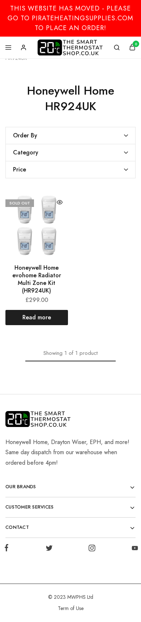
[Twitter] (49, 549)
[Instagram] (92, 549)
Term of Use (71, 608)
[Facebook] (8, 549)
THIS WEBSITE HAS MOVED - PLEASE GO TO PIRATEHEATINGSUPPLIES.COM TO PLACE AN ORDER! (70, 18)
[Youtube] (133, 549)
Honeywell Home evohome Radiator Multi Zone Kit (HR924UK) (36, 279)
